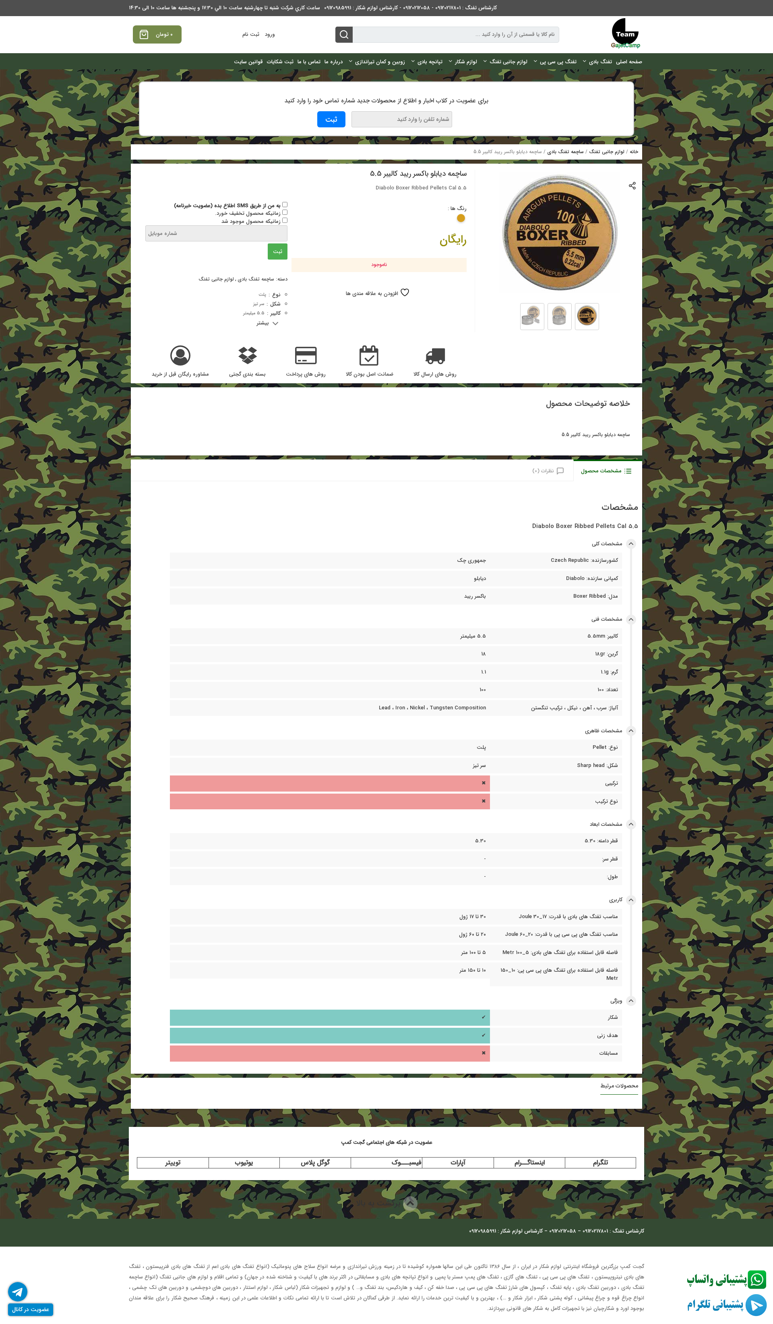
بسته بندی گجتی (247, 374)
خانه (634, 152)
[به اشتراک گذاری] (633, 185)
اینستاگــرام (530, 1163)
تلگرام (600, 1163)
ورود (270, 34)
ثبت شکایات (280, 62)
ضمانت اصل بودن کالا (369, 374)
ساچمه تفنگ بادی (565, 152)
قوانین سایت (248, 62)
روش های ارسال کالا (435, 374)
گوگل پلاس (315, 1163)
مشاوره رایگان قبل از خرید (180, 374)
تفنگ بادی (600, 62)
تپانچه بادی (430, 62)
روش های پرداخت (306, 374)
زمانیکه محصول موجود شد (251, 221)
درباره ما (333, 62)
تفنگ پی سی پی (558, 62)
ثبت (277, 251)
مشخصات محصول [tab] (601, 471)
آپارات (458, 1163)
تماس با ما (309, 62)
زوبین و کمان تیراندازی (380, 62)
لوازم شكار (466, 62)
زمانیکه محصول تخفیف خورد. (248, 213)
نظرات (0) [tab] (543, 471)
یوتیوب (244, 1163)
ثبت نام (250, 34)
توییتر (172, 1163)
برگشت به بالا (379, 1203)
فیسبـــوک (407, 1163)
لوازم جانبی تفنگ (508, 62)
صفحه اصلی (629, 62)
